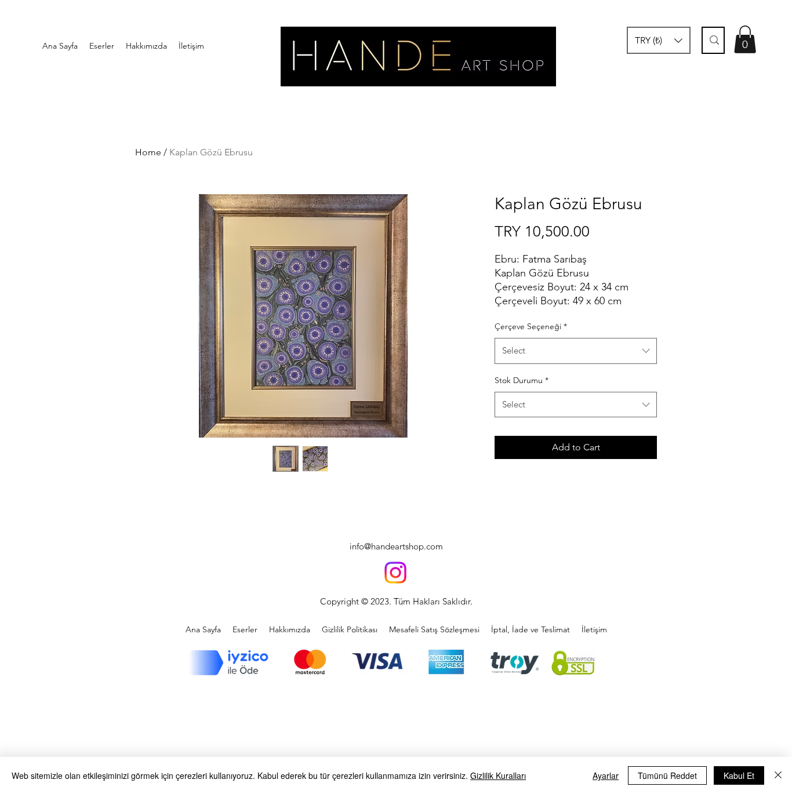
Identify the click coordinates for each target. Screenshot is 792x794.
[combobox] (576, 350)
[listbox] (659, 40)
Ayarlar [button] (606, 775)
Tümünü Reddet (667, 775)
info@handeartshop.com (396, 546)
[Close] (778, 775)
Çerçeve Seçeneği (531, 326)
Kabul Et (739, 775)
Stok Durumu (521, 380)
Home (148, 152)
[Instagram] (395, 572)
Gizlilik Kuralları (498, 775)
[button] (659, 40)
